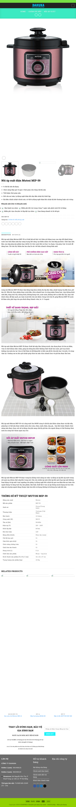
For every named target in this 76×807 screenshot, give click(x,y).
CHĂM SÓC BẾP (34, 11)
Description (6, 234)
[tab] (6, 235)
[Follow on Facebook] (34, 786)
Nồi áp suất (50, 11)
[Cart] (72, 5)
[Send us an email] (44, 786)
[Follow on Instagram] (38, 786)
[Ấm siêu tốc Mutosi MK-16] (13, 644)
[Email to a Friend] (13, 223)
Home (23, 11)
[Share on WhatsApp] (3, 223)
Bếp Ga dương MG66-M (38, 716)
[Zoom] (4, 158)
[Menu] (2, 5)
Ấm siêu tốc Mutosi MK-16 (13, 716)
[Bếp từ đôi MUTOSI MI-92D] (63, 644)
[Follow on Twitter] (41, 786)
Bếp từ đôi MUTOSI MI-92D (63, 716)
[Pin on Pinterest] (16, 223)
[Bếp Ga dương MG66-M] (38, 644)
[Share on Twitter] (9, 223)
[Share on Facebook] (6, 223)
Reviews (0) (16, 234)
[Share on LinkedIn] (19, 223)
